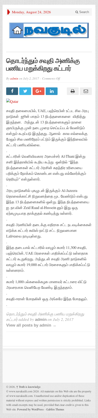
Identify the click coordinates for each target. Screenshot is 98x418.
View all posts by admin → (31, 325)
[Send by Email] (85, 91)
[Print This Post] (71, 91)
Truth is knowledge (28, 387)
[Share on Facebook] (12, 91)
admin (14, 78)
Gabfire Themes (55, 409)
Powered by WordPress (30, 409)
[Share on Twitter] (25, 91)
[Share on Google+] (39, 91)
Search (83, 12)
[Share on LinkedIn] (52, 91)
